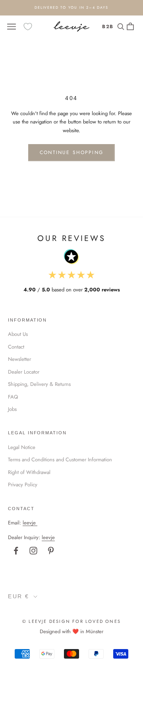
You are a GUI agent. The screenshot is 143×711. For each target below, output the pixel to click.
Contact (16, 347)
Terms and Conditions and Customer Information (60, 459)
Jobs (12, 409)
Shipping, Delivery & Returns (39, 384)
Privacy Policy (22, 484)
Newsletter (19, 359)
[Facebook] (16, 550)
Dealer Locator (23, 372)
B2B (108, 26)
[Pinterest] (51, 550)
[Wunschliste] (28, 27)
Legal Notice (21, 447)
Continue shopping (71, 152)
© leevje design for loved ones (71, 621)
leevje (29, 522)
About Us (18, 334)
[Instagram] (33, 550)
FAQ (13, 397)
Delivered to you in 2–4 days (71, 7)
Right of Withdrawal (29, 472)
